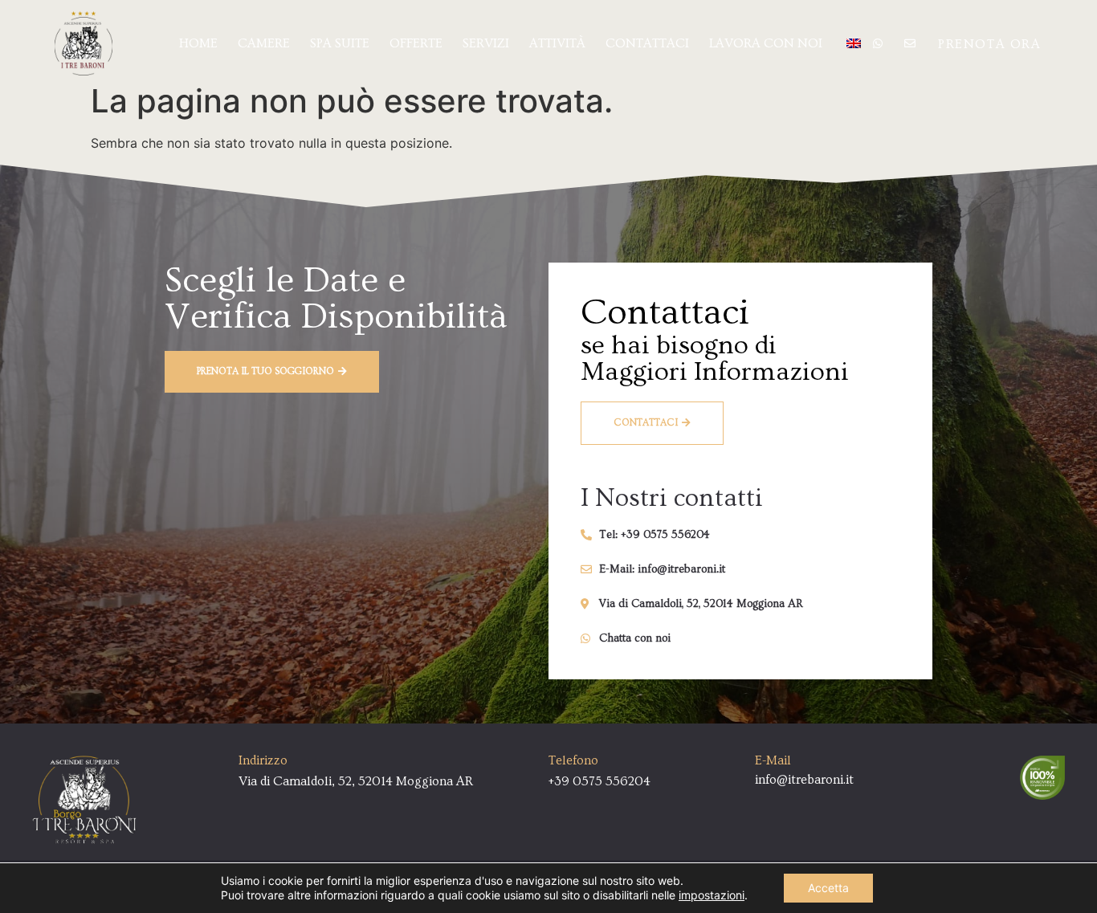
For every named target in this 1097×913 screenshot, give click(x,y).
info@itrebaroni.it (804, 779)
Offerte (415, 43)
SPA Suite (339, 43)
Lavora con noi (765, 43)
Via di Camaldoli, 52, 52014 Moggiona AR (356, 781)
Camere (264, 43)
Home (198, 43)
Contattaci (647, 43)
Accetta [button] (828, 888)
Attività (557, 43)
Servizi (486, 43)
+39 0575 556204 (599, 781)
